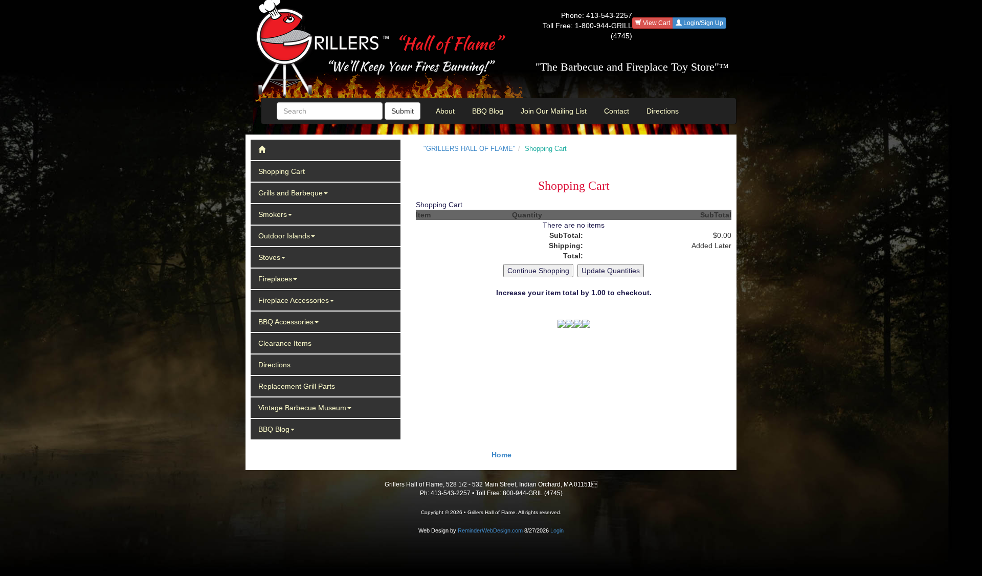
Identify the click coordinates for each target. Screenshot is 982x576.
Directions (662, 111)
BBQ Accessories (286, 322)
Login (557, 530)
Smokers (272, 214)
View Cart (655, 23)
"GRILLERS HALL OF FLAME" (469, 148)
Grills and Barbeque (290, 193)
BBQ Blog (487, 111)
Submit (402, 111)
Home (501, 455)
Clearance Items (284, 343)
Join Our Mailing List (554, 111)
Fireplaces (275, 279)
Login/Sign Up (702, 23)
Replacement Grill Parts (296, 386)
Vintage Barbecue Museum (302, 408)
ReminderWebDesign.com (490, 530)
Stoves (269, 257)
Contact (616, 111)
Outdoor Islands (284, 236)
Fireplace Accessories (293, 300)
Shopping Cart (281, 171)
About (445, 111)
